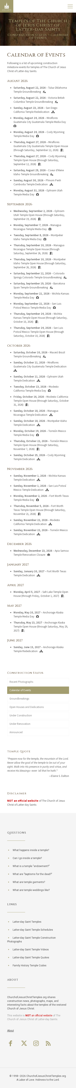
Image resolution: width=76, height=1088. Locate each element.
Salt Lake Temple (51, 592)
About (10, 1030)
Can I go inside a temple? (27, 858)
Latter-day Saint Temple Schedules (33, 929)
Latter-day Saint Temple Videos (31, 949)
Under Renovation (20, 724)
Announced (16, 732)
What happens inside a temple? (31, 850)
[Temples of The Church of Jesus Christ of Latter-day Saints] (6, 6)
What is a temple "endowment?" (31, 866)
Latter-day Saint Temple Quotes (31, 957)
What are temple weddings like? (31, 890)
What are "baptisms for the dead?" (32, 874)
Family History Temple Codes (29, 965)
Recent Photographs (21, 682)
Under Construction (21, 715)
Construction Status (27, 35)
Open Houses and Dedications (27, 707)
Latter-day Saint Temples (27, 921)
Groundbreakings (19, 698)
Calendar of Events (20, 690)
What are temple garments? (29, 882)
